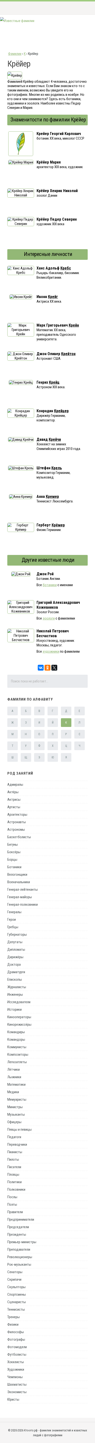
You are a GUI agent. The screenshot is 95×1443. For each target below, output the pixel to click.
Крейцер (61, 411)
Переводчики (17, 1144)
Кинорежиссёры (19, 1024)
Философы (15, 1332)
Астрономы (16, 829)
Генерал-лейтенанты (22, 889)
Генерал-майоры (19, 897)
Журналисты (16, 987)
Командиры (16, 1032)
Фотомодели (17, 1347)
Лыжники (14, 1077)
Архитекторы (17, 814)
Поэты (12, 1204)
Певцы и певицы (19, 1129)
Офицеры (14, 1122)
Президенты (16, 1234)
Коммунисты (16, 1047)
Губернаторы (17, 934)
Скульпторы (16, 1287)
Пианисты (14, 1152)
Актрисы (13, 799)
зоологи (49, 618)
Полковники (16, 1189)
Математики (16, 1084)
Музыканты (16, 1114)
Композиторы (17, 1054)
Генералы (14, 912)
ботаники (50, 585)
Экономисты (17, 1392)
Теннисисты (16, 1309)
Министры (15, 1107)
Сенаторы (14, 1272)
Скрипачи (14, 1279)
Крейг (53, 296)
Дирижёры (15, 957)
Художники (15, 1369)
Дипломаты (16, 949)
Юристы (13, 1399)
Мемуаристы (16, 1099)
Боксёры (13, 852)
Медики (13, 1092)
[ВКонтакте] (41, 668)
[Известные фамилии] (17, 21)
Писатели (14, 1167)
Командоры (16, 1039)
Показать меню (84, 8)
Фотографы (16, 1339)
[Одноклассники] (47, 668)
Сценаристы (16, 1302)
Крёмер (58, 525)
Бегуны (12, 844)
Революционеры (19, 1257)
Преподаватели (18, 1249)
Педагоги (14, 1137)
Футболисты (16, 1354)
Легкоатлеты (17, 1062)
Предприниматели (20, 1219)
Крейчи (55, 439)
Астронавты (16, 822)
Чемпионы (15, 1377)
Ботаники (14, 867)
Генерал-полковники (22, 904)
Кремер (52, 496)
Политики (14, 1182)
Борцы (12, 859)
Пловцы (13, 1174)
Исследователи (18, 1002)
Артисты (13, 807)
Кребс (65, 268)
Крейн (74, 325)
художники (51, 651)
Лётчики (13, 1069)
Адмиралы (15, 784)
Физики (13, 1324)
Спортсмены (16, 1294)
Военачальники (18, 882)
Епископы (14, 979)
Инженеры (15, 994)
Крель (56, 468)
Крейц (54, 382)
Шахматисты (17, 1384)
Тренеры (13, 1317)
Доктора (14, 964)
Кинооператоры (19, 1017)
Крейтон (68, 353)
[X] (54, 668)
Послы (12, 1197)
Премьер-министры (21, 1242)
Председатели (18, 1227)
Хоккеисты (15, 1362)
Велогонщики (17, 874)
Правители (15, 1212)
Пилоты (13, 1159)
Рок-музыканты (19, 1264)
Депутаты (14, 942)
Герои (11, 919)
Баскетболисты (19, 837)
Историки (14, 1009)
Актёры (13, 792)
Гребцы (12, 927)
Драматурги (16, 972)
